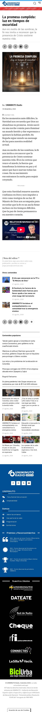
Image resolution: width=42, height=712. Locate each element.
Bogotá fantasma (9, 376)
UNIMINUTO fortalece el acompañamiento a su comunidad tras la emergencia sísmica (11, 426)
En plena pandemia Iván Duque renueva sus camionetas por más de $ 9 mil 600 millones (19, 382)
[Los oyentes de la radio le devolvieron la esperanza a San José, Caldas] (31, 439)
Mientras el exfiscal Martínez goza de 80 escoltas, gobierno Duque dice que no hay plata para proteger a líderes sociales (20, 353)
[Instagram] (18, 483)
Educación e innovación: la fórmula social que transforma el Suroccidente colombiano (31, 426)
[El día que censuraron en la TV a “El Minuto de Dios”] (6, 280)
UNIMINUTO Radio (14, 105)
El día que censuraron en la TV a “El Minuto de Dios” (25, 279)
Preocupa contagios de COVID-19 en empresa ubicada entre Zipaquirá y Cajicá (20, 370)
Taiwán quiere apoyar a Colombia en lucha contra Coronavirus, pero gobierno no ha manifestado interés (18, 343)
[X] (15, 46)
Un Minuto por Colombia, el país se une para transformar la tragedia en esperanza (11, 448)
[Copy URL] (26, 46)
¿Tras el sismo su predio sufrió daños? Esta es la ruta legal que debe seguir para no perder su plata (30, 403)
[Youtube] (29, 483)
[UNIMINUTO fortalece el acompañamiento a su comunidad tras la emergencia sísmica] (6, 305)
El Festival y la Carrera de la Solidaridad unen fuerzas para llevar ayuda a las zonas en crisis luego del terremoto (25, 292)
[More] (31, 322)
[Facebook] (4, 46)
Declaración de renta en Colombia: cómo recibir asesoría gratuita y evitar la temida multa (10, 401)
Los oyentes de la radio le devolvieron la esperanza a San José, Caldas (30, 448)
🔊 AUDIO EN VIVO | (31, 8)
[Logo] (11, 3)
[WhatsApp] (10, 46)
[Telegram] (20, 46)
